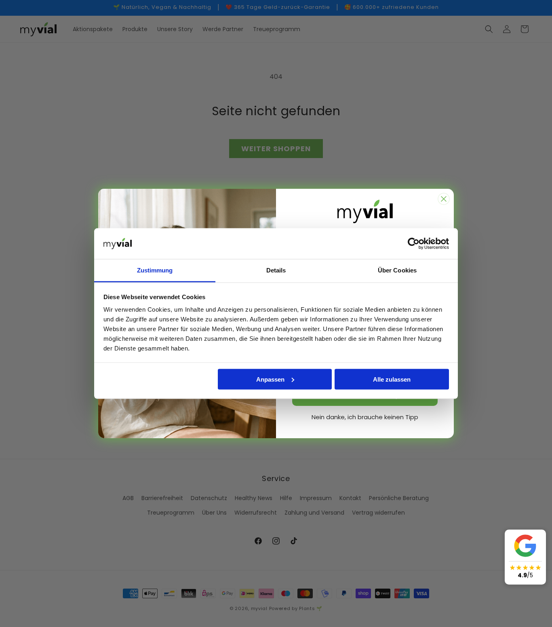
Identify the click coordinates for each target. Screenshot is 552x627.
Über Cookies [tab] (397, 270)
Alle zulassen (392, 379)
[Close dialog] (444, 199)
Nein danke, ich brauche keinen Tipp (365, 417)
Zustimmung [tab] (155, 270)
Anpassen (270, 379)
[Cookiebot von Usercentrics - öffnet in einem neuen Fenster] (413, 244)
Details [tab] (276, 270)
